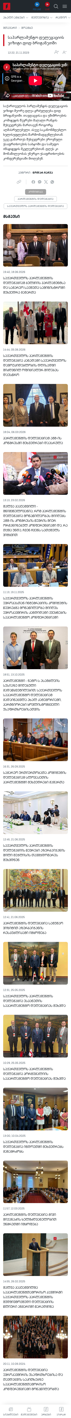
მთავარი (10, 28)
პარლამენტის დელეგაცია (35, 199)
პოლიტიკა (35, 192)
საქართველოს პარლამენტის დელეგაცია (35, 206)
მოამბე (27, 28)
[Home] (6, 6)
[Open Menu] (65, 6)
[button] (15, 17)
